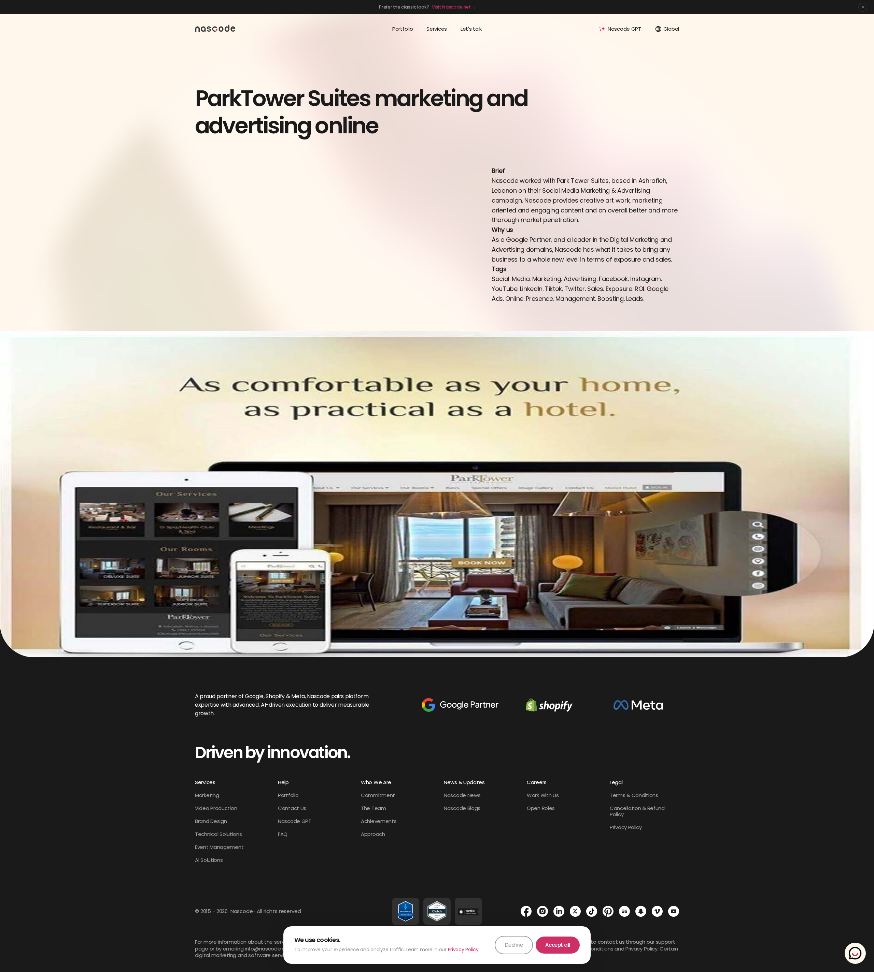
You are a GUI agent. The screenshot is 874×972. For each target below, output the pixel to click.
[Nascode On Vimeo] (657, 911)
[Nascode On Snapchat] (640, 911)
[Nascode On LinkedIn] (558, 911)
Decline (514, 944)
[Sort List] (468, 911)
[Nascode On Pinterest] (608, 911)
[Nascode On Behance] (624, 911)
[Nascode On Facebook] (526, 911)
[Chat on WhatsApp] (855, 953)
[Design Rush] (405, 911)
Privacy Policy (463, 949)
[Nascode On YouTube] (673, 911)
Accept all (557, 944)
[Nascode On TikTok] (591, 911)
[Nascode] (215, 28)
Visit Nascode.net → (454, 7)
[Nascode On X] (575, 911)
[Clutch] (437, 911)
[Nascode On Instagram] (542, 911)
